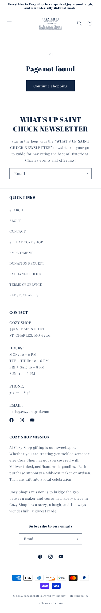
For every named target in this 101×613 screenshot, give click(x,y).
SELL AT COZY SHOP (26, 242)
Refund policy (79, 595)
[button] (9, 23)
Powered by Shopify (53, 595)
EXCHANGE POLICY (25, 274)
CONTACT (17, 231)
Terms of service (53, 603)
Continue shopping (50, 86)
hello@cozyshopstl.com (29, 411)
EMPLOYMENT (21, 252)
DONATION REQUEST (26, 263)
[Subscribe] (86, 173)
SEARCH (16, 210)
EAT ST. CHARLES (24, 295)
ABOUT (15, 220)
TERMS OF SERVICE (25, 284)
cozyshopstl (31, 595)
